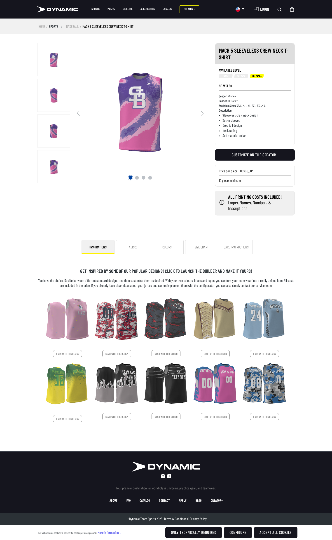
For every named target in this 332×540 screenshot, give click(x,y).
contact (164, 500)
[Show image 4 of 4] (150, 178)
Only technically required (193, 532)
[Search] (279, 9)
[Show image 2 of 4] (137, 178)
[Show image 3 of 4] (143, 178)
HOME (41, 26)
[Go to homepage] (57, 9)
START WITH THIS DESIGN (67, 353)
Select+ (256, 76)
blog (199, 500)
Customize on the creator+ (255, 154)
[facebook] (169, 476)
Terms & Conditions (176, 519)
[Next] (202, 112)
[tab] (98, 247)
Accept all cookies (276, 532)
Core (225, 76)
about (113, 500)
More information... (109, 532)
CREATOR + (189, 9)
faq (128, 500)
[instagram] (163, 476)
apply (183, 500)
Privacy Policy (198, 519)
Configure (237, 532)
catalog (145, 500)
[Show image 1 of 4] (130, 178)
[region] (121, 113)
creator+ (217, 500)
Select (241, 76)
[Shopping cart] (292, 9)
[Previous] (78, 112)
